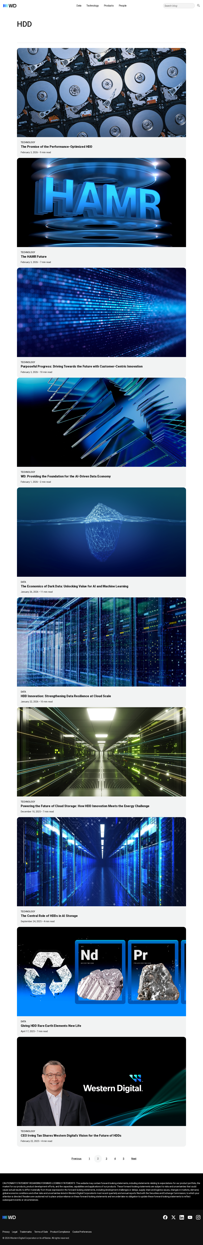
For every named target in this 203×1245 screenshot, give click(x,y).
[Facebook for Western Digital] (165, 1217)
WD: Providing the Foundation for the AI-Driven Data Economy (66, 476)
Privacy (6, 1232)
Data (78, 5)
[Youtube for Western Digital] (190, 1217)
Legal (14, 1232)
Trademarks (26, 1232)
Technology (92, 5)
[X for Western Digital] (173, 1217)
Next (133, 1158)
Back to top (188, 1241)
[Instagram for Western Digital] (198, 1217)
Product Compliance (60, 1232)
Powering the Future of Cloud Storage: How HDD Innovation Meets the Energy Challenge (85, 806)
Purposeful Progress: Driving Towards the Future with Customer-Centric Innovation (82, 366)
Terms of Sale (41, 1232)
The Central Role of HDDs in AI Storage (49, 916)
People (123, 5)
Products (109, 5)
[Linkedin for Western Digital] (182, 1217)
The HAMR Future (34, 257)
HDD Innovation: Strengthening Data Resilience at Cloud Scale (66, 696)
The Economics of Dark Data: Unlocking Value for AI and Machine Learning (74, 586)
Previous (77, 1158)
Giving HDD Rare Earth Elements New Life (51, 1026)
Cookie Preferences (82, 1232)
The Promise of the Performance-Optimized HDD (56, 147)
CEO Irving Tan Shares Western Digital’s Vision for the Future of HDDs (71, 1135)
